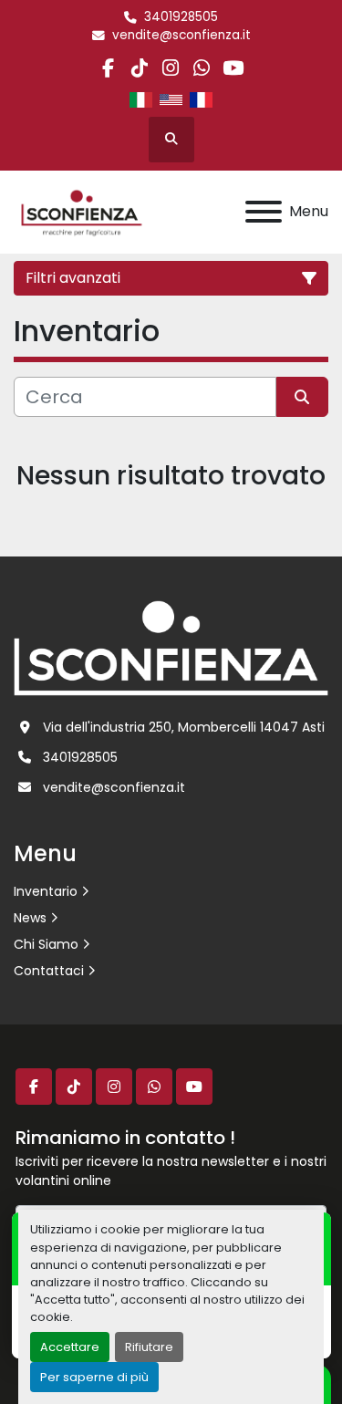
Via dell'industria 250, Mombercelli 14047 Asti (184, 727)
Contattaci (49, 971)
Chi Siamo (46, 944)
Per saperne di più (94, 1377)
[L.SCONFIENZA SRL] (171, 648)
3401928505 (181, 17)
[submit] (302, 397)
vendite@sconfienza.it (181, 35)
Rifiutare (149, 1347)
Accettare (69, 1347)
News (30, 918)
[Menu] (263, 212)
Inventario (46, 891)
